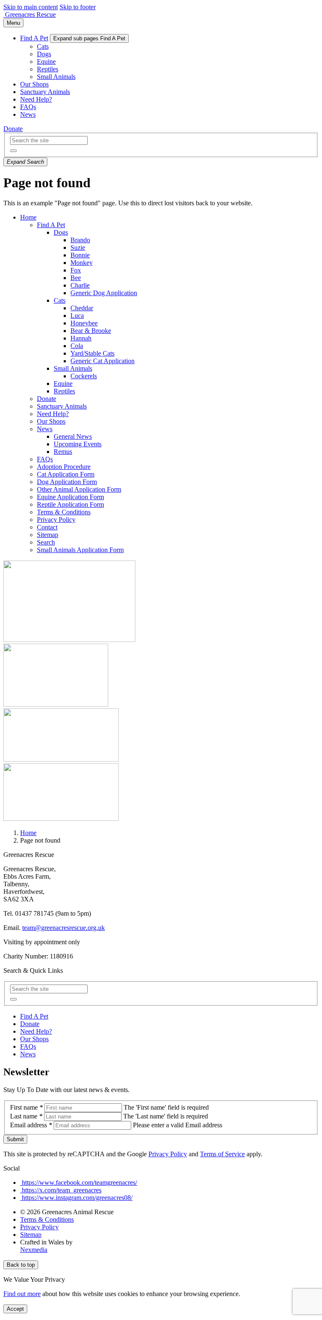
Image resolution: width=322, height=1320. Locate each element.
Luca (77, 315)
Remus (63, 451)
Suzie (77, 247)
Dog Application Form (67, 481)
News (28, 114)
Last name (26, 1116)
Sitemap (47, 534)
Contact (47, 527)
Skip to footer (78, 6)
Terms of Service (222, 1154)
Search (46, 542)
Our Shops (34, 84)
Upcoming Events (77, 444)
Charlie (80, 285)
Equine (46, 61)
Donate (13, 128)
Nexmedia (33, 1249)
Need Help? (36, 99)
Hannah (80, 338)
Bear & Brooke (90, 330)
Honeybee (84, 323)
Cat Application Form (65, 474)
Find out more (22, 1293)
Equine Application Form (70, 496)
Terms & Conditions (64, 512)
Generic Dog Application (103, 292)
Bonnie (80, 255)
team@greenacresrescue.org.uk (63, 927)
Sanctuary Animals (45, 91)
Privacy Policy (56, 519)
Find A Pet (34, 38)
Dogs (44, 54)
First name (26, 1107)
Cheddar (81, 308)
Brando (80, 240)
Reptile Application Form (70, 504)
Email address (31, 1125)
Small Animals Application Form (80, 549)
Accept (15, 1309)
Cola (76, 345)
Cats (43, 46)
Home (28, 217)
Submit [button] (15, 1139)
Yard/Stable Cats (92, 353)
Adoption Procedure (64, 466)
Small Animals (56, 76)
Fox (75, 270)
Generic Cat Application (102, 360)
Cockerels (83, 376)
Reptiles (47, 69)
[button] (13, 150)
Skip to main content (30, 6)
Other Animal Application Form (79, 489)
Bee (75, 277)
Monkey (81, 262)
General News (73, 436)
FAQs (28, 106)
